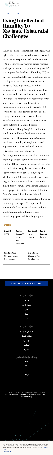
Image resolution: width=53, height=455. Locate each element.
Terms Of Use (42, 394)
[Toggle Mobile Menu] (50, 4)
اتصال (26, 314)
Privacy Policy (26, 397)
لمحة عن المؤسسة (26, 332)
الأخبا (26, 310)
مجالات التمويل (27, 336)
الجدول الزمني (26, 305)
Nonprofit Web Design (20, 394)
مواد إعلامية (26, 301)
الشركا (26, 349)
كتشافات (26, 345)
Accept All (8, 451)
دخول (26, 318)
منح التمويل (26, 341)
